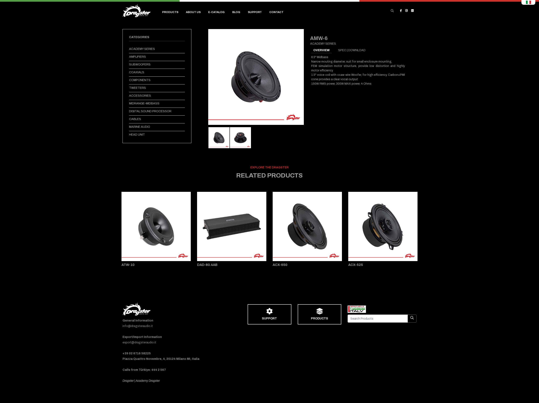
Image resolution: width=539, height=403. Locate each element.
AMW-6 (319, 38)
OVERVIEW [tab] (321, 50)
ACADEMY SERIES (142, 49)
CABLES (135, 119)
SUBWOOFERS (140, 64)
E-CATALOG (216, 12)
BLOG (236, 12)
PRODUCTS (170, 12)
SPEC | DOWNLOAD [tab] (352, 50)
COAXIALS (136, 72)
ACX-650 (280, 265)
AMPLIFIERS (137, 56)
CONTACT (276, 12)
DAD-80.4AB (207, 265)
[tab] (219, 137)
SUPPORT (255, 12)
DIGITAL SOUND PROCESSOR (150, 111)
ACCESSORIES (140, 95)
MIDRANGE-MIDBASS (144, 103)
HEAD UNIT (137, 134)
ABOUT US (193, 12)
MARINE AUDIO (139, 126)
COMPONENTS (140, 80)
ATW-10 (128, 265)
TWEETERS (137, 87)
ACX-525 (355, 265)
